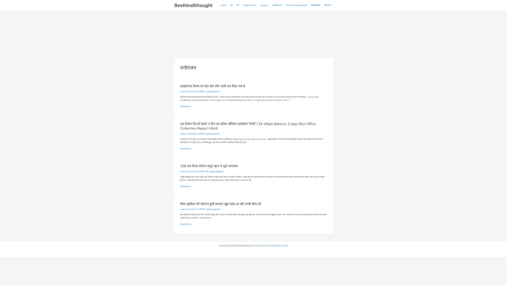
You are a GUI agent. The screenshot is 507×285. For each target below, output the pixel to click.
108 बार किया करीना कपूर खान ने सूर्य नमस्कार (209, 166)
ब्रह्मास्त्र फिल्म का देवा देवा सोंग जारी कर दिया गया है (212, 86)
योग (231, 5)
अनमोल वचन (277, 5)
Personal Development (296, 5)
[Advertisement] (253, 30)
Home (223, 5)
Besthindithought (193, 5)
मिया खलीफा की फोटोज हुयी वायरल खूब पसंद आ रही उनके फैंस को (220, 204)
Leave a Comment (188, 91)
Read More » (186, 106)
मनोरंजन (202, 91)
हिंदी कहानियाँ (315, 5)
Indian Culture (249, 5)
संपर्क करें (327, 5)
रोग (238, 5)
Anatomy (264, 5)
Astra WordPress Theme (277, 245)
